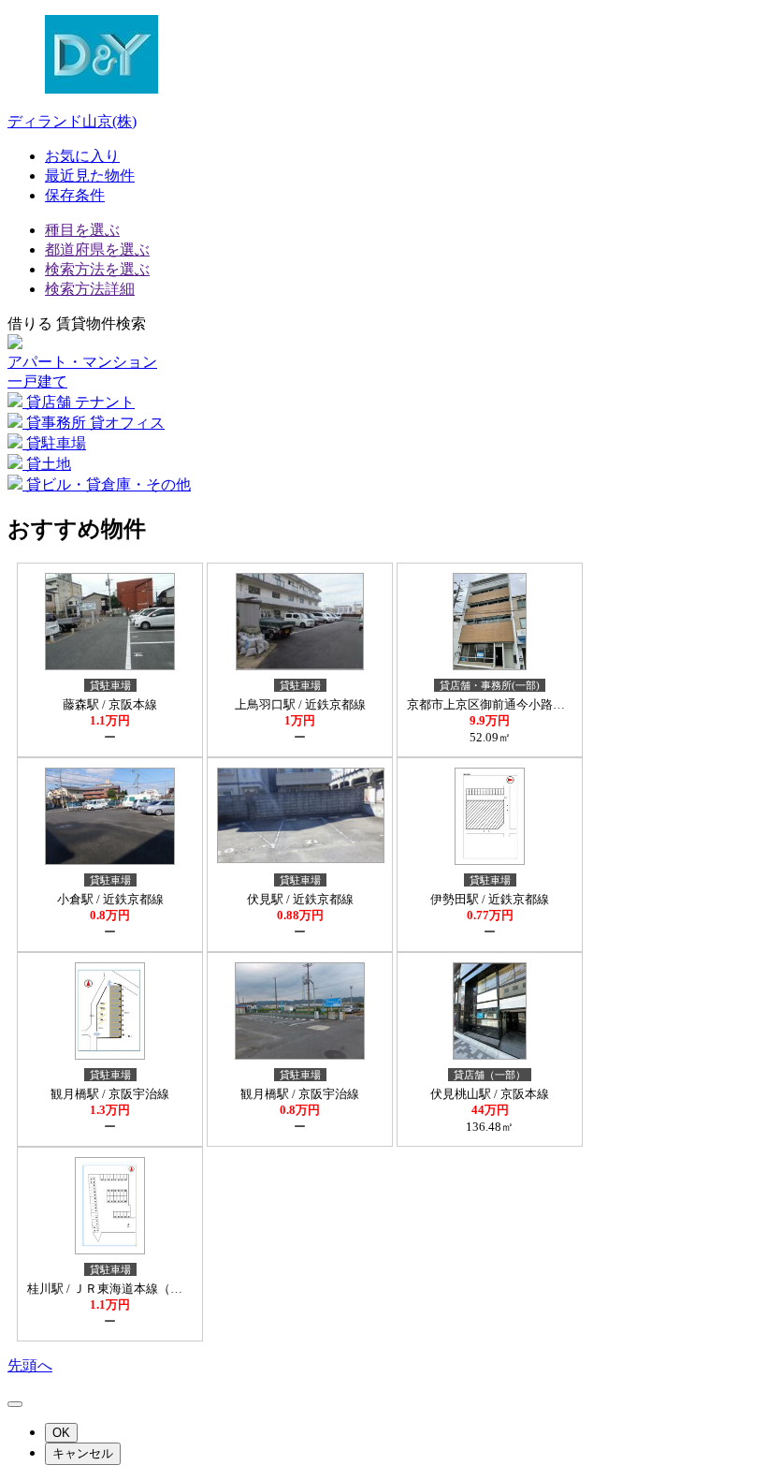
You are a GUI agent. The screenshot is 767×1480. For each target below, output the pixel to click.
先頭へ (29, 1365)
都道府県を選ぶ (97, 249)
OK (61, 1433)
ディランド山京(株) (72, 121)
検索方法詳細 (90, 289)
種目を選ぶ (82, 230)
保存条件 (75, 195)
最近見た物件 (90, 175)
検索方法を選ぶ (97, 269)
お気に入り (82, 156)
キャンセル (82, 1453)
